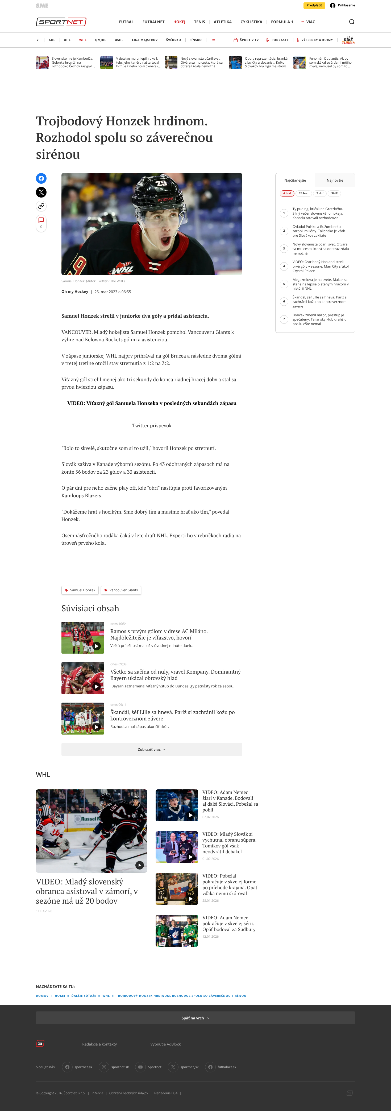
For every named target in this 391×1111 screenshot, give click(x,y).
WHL (106, 996)
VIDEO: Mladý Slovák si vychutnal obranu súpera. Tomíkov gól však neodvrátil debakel (229, 843)
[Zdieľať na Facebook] (41, 178)
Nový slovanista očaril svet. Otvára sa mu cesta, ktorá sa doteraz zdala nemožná (202, 62)
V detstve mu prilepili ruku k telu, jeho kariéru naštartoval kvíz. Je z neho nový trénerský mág (138, 62)
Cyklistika (251, 21)
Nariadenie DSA (166, 1093)
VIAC (310, 21)
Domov (42, 996)
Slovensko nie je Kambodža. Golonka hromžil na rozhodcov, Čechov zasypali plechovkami (72, 62)
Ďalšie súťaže (84, 996)
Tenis (199, 21)
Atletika (223, 21)
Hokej (179, 21)
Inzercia (97, 1093)
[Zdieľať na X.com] (41, 192)
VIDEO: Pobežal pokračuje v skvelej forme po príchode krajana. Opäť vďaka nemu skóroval (229, 884)
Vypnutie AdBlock (166, 1044)
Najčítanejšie (295, 180)
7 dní (320, 193)
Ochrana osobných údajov (128, 1093)
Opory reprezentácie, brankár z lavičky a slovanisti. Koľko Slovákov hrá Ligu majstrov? (267, 62)
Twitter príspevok (152, 426)
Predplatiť (314, 5)
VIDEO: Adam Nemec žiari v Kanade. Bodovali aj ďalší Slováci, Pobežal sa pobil (230, 801)
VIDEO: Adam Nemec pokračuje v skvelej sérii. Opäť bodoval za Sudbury (229, 923)
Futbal (126, 21)
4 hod (287, 193)
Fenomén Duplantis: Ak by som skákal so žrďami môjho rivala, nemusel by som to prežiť (330, 62)
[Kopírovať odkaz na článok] (41, 206)
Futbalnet (154, 21)
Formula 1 (282, 21)
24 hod (303, 193)
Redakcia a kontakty (99, 1044)
